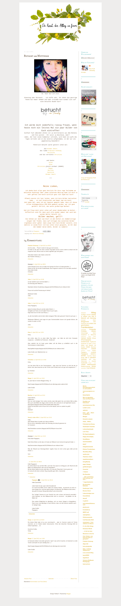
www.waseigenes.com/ (88, 391)
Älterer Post (74, 578)
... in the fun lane (87, 531)
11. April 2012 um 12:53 (37, 332)
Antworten (30, 259)
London (94, 343)
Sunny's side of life (33, 417)
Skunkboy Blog (87, 451)
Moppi (51, 168)
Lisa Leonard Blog (88, 552)
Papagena (35, 480)
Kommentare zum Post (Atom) (38, 581)
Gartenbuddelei (87, 441)
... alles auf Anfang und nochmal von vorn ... (88, 478)
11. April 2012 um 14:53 (40, 359)
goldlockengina (87, 466)
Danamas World (87, 528)
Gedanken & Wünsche (88, 334)
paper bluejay (87, 464)
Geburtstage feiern (88, 333)
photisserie (86, 507)
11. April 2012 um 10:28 (37, 279)
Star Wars (92, 359)
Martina (51, 170)
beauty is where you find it (88, 315)
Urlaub (83, 364)
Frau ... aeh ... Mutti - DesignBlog (88, 413)
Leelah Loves (86, 407)
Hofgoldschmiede (88, 446)
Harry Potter (92, 336)
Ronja (82, 357)
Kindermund (85, 341)
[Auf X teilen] (47, 231)
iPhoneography (86, 340)
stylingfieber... (87, 514)
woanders (83, 368)
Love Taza (86, 431)
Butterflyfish (86, 395)
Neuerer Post (27, 578)
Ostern (94, 350)
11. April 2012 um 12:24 (37, 303)
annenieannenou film (89, 405)
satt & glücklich (90, 357)
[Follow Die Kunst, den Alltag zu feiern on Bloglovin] (87, 251)
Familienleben (87, 327)
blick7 (84, 444)
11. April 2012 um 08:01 (45, 245)
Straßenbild (84, 363)
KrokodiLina (86, 509)
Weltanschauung (85, 366)
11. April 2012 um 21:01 (45, 417)
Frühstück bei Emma (89, 424)
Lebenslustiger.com (88, 493)
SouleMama (86, 439)
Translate (86, 202)
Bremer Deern (52, 149)
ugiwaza (85, 410)
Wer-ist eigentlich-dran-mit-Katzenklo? (89, 398)
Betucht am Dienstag (38, 233)
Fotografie (92, 329)
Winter (94, 366)
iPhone (94, 338)
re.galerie (85, 501)
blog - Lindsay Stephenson (87, 549)
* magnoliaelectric (88, 482)
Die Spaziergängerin (88, 434)
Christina (51, 152)
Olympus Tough (85, 350)
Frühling (83, 331)
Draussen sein (85, 323)
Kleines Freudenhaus (89, 449)
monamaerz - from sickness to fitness (88, 523)
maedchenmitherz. (88, 459)
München (93, 347)
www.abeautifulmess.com (89, 504)
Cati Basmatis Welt (88, 519)
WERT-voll (86, 512)
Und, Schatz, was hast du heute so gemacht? (88, 537)
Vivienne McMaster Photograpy (88, 561)
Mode (88, 347)
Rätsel (94, 355)
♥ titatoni (85, 471)
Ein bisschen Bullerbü (86, 485)
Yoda (88, 368)
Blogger (69, 593)
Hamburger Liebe (88, 488)
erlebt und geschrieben (88, 324)
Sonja (29, 519)
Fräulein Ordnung (54, 150)
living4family (86, 461)
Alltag (93, 312)
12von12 (83, 313)
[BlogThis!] (45, 231)
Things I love (92, 363)
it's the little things (88, 526)
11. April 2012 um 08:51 (39, 264)
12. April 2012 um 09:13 (46, 480)
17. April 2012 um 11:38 (38, 538)
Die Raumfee (86, 474)
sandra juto (86, 454)
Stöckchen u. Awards (88, 361)
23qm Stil (85, 544)
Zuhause (92, 368)
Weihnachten (91, 364)
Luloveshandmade (88, 429)
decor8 (85, 498)
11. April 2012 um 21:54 (39, 436)
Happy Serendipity (88, 436)
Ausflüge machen (86, 314)
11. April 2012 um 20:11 (39, 395)
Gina (50, 164)
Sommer (84, 359)
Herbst (89, 338)
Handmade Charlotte (89, 426)
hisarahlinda (86, 496)
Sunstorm (50, 172)
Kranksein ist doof (86, 343)
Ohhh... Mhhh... (87, 421)
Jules (51, 162)
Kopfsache (93, 341)
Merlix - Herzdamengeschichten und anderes (89, 387)
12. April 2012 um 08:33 (35, 461)
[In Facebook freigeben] (48, 231)
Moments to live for (88, 533)
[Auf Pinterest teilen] (50, 231)
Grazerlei (85, 469)
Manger (85, 416)
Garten (93, 331)
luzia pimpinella (87, 546)
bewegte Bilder (88, 320)
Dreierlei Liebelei (87, 419)
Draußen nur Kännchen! (86, 402)
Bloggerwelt (85, 321)
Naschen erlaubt (88, 348)
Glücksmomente (87, 517)
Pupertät (89, 355)
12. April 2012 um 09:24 (38, 519)
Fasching (83, 329)
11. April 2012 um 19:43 (38, 378)
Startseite (51, 578)
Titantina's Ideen (87, 456)
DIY (94, 321)
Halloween (83, 336)
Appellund (86, 557)
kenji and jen (86, 564)
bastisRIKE (86, 555)
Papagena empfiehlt (88, 352)
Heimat (83, 338)
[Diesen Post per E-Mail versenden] (43, 231)
